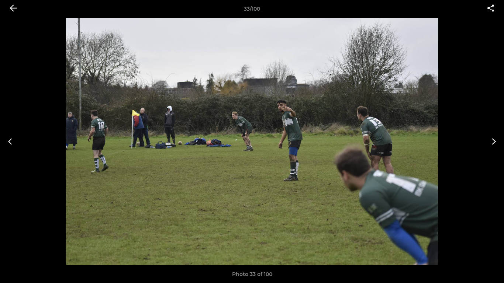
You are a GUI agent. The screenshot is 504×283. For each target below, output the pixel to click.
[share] (490, 9)
